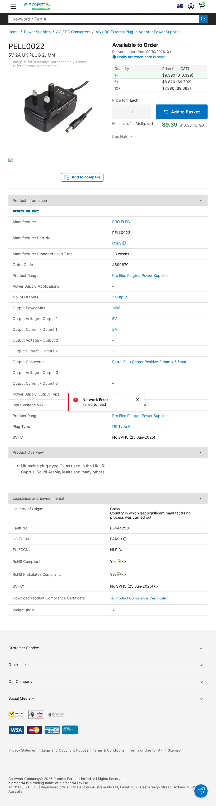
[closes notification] (137, 399)
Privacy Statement (22, 750)
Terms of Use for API (146, 750)
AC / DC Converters (73, 31)
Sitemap (174, 750)
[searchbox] (103, 19)
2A (114, 329)
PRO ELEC (121, 222)
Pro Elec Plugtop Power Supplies (140, 275)
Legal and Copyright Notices (65, 750)
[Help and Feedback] (201, 791)
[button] (14, 6)
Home (13, 31)
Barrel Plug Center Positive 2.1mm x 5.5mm (149, 361)
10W (116, 308)
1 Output (119, 297)
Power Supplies (37, 31)
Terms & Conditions (109, 750)
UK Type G (121, 426)
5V (114, 318)
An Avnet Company (24, 779)
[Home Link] (47, 6)
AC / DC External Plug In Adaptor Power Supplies (138, 31)
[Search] (203, 19)
